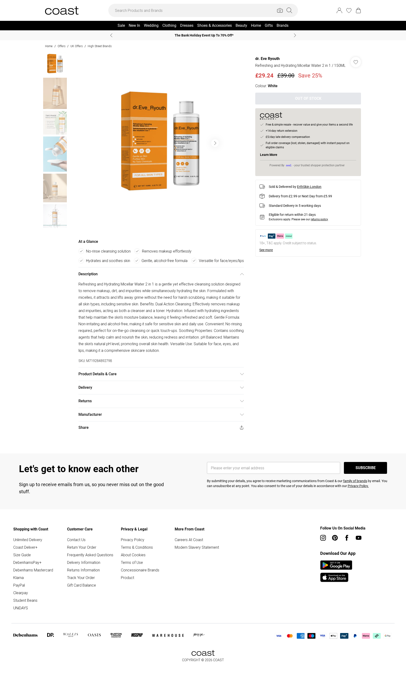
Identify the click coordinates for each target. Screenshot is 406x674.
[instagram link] (323, 538)
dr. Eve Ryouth (267, 58)
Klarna (18, 577)
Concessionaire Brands (140, 570)
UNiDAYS (20, 608)
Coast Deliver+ (25, 547)
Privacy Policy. (358, 486)
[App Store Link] (336, 571)
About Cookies (133, 554)
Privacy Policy (132, 539)
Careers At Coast (189, 539)
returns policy (319, 219)
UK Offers (76, 46)
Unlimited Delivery (27, 539)
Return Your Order (81, 547)
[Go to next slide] (215, 143)
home (49, 46)
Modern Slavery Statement (197, 547)
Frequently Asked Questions (90, 554)
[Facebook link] (347, 538)
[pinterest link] (335, 538)
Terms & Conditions (137, 547)
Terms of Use (132, 562)
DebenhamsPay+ (27, 562)
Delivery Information (83, 562)
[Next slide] (295, 35)
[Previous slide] (111, 35)
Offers (61, 46)
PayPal (19, 585)
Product (127, 577)
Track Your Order (81, 577)
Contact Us (76, 539)
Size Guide (22, 554)
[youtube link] (358, 538)
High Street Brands (100, 46)
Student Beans (25, 600)
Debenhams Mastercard (33, 570)
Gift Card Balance (81, 585)
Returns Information (83, 570)
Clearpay (20, 592)
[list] (161, 143)
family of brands (355, 481)
